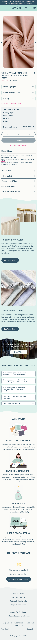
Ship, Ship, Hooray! (18, 597)
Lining (6, 99)
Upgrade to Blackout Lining (11, 103)
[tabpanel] (18, 42)
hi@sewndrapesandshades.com (19, 616)
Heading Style (9, 87)
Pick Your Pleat (10, 260)
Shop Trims (18, 352)
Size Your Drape (10, 329)
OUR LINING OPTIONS (11, 164)
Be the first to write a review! (18, 579)
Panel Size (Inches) (11, 93)
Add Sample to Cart (19, 145)
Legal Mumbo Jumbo (18, 605)
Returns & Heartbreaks (18, 601)
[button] (2, 8)
